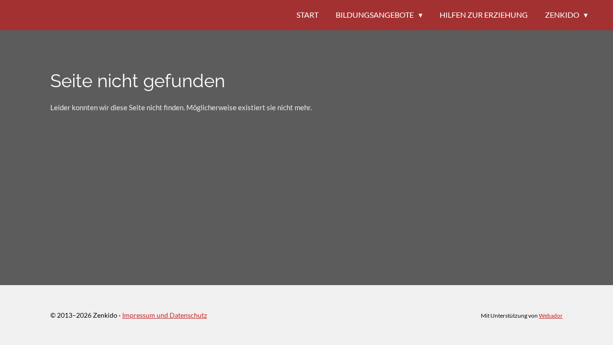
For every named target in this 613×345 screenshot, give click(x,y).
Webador (551, 315)
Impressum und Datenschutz (164, 315)
